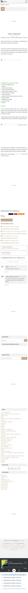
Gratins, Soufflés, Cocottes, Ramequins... (11, 434)
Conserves (3, 423)
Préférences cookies (13, 549)
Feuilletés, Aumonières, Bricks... (9, 431)
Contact (23, 544)
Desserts (3, 424)
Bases (2, 417)
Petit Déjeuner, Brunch (6, 445)
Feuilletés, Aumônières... (7, 429)
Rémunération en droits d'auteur (19, 546)
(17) (7, 481)
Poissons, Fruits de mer (6, 448)
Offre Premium (6, 548)
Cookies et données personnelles (17, 548)
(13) (4, 487)
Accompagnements (5, 412)
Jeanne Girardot (12, 543)
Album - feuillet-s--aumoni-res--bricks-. (10, 414)
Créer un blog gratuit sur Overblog (8, 544)
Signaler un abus (4, 546)
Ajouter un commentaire (14, 261)
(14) (4, 486)
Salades (3, 449)
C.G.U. (10, 546)
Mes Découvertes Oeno (6, 438)
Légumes (3, 435)
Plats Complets (4, 446)
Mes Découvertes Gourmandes (8, 437)
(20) (5, 479)
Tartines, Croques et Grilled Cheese (9, 457)
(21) (3, 478)
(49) (4, 476)
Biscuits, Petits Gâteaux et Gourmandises (11, 418)
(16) (4, 484)
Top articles (18, 544)
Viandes (3, 462)
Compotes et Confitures (6, 421)
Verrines (3, 460)
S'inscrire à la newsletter (7, 220)
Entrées (2, 426)
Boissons (3, 420)
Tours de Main (4, 459)
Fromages (3, 432)
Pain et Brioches (5, 442)
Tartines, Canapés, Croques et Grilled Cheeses (12, 455)
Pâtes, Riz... (4, 443)
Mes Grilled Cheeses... (6, 440)
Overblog (21, 540)
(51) (3, 475)
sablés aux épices (18, 154)
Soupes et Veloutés (5, 451)
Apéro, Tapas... (4, 415)
